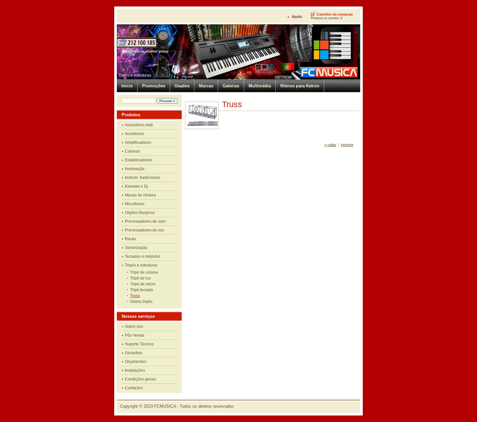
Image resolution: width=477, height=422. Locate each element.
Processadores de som (145, 221)
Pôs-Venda (134, 335)
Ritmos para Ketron (299, 85)
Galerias (231, 85)
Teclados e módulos (142, 256)
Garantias (133, 353)
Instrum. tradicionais (142, 177)
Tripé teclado (141, 290)
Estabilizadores (138, 160)
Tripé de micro (142, 284)
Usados (182, 85)
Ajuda (297, 17)
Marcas (206, 85)
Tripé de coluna (144, 272)
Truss (135, 295)
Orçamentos (135, 361)
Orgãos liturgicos (140, 212)
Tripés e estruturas (134, 75)
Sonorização (136, 247)
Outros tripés (141, 301)
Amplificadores (138, 142)
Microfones (134, 204)
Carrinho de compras (335, 14)
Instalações (135, 370)
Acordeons (134, 133)
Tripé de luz (140, 278)
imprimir (347, 145)
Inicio (127, 85)
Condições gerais (140, 379)
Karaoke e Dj (136, 186)
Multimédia (260, 85)
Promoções (153, 85)
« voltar (330, 145)
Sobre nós (134, 326)
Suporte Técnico (139, 344)
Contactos (134, 388)
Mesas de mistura (140, 195)
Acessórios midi (139, 125)
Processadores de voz (144, 230)
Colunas (132, 151)
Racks (130, 239)
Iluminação (134, 169)
